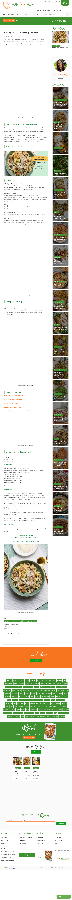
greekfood (26, 726)
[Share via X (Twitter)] (8, 633)
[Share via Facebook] (5, 633)
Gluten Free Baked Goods (58, 189)
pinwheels (66, 739)
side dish (36, 716)
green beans (55, 746)
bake (27, 739)
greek (15, 736)
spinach (37, 713)
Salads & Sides (57, 170)
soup (7, 716)
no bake (40, 739)
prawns (15, 742)
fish (58, 720)
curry (7, 736)
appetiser (59, 710)
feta (50, 710)
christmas (25, 716)
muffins (58, 733)
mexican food (8, 733)
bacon (52, 733)
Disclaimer (43, 897)
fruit (15, 733)
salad (38, 710)
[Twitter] (56, 1)
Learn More (60, 78)
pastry (18, 739)
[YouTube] (46, 1)
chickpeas (48, 723)
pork (43, 723)
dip (12, 723)
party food (58, 726)
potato (15, 713)
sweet (13, 720)
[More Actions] (47, 661)
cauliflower (39, 720)
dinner (27, 710)
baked (52, 729)
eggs (32, 713)
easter (57, 716)
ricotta (48, 746)
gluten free (48, 713)
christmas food (45, 726)
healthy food (47, 720)
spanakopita (14, 726)
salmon (53, 720)
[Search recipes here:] (67, 14)
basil (11, 736)
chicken (22, 710)
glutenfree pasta (34, 733)
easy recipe (26, 621)
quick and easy (8, 713)
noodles (19, 720)
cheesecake (6, 739)
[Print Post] (18, 633)
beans (32, 726)
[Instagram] (49, 1)
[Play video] (26, 163)
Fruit (5, 742)
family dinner (26, 720)
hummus (42, 742)
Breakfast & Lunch (57, 148)
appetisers (47, 729)
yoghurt (65, 723)
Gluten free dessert (30, 746)
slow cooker (33, 736)
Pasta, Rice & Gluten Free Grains (11, 624)
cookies (52, 726)
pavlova (10, 742)
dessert (42, 713)
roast (67, 720)
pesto (38, 723)
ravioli (37, 742)
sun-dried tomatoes (23, 736)
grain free (19, 716)
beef (65, 710)
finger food (63, 716)
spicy (55, 742)
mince (60, 739)
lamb (31, 716)
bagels (23, 739)
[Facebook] (52, 1)
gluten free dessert (29, 742)
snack (20, 726)
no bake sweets (39, 729)
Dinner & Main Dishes (58, 414)
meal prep (14, 621)
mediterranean (7, 720)
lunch (16, 723)
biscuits (13, 739)
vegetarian (7, 621)
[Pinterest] (59, 1)
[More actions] (47, 29)
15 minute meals (29, 729)
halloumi (27, 723)
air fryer (58, 729)
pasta (20, 621)
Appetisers (56, 212)
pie (59, 742)
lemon (8, 729)
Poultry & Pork (57, 324)
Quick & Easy (7, 626)
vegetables (7, 723)
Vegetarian (6, 628)
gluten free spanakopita (51, 736)
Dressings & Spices (57, 393)
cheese (62, 720)
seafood (21, 723)
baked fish (64, 733)
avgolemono (17, 746)
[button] (65, 1)
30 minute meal (44, 716)
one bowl (37, 726)
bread (63, 729)
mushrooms (33, 621)
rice (54, 713)
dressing (65, 726)
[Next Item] (66, 37)
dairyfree (52, 716)
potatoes (33, 723)
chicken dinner (62, 736)
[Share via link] (15, 633)
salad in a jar (41, 736)
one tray (65, 713)
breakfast (21, 713)
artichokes (62, 746)
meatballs (7, 726)
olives (54, 723)
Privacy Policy (48, 897)
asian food (12, 716)
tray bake (59, 713)
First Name (9, 850)
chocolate (59, 723)
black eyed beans (41, 746)
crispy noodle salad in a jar (50, 739)
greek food (8, 710)
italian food (15, 729)
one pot (27, 713)
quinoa (27, 733)
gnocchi (21, 729)
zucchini (33, 720)
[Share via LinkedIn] (12, 633)
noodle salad (34, 739)
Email (25, 850)
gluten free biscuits (44, 733)
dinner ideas (20, 733)
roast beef (9, 746)
